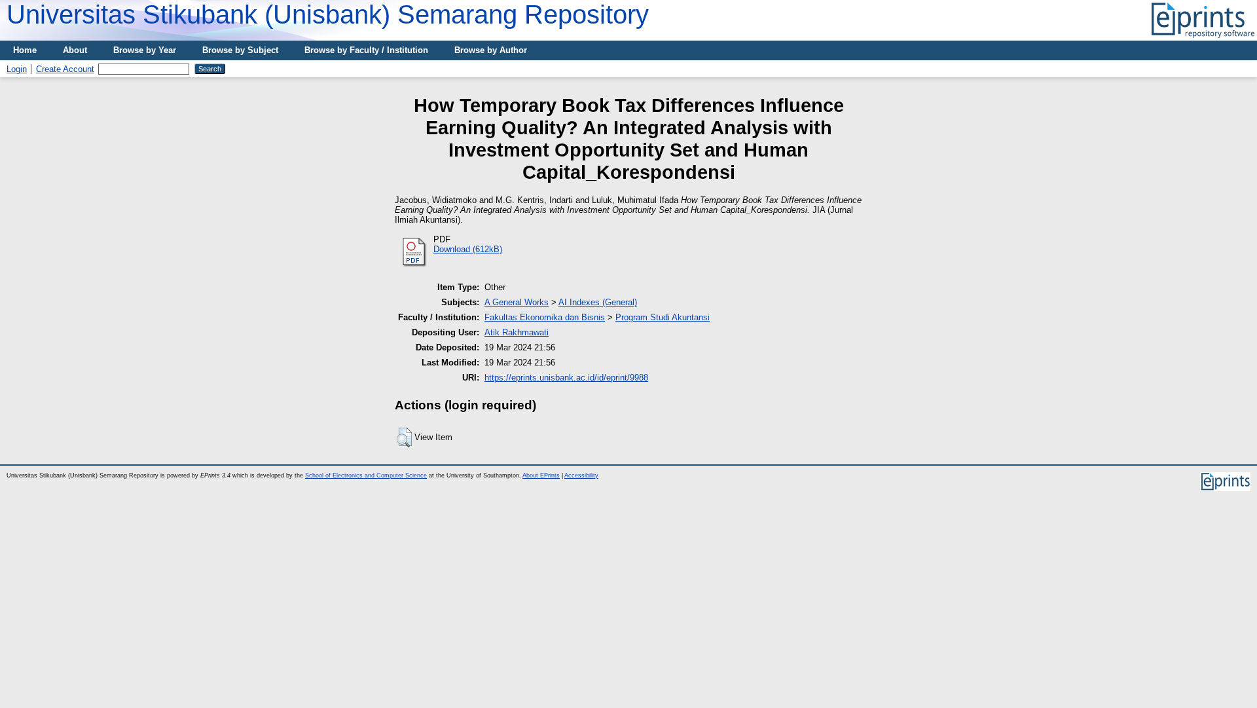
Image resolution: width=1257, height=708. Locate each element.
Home (25, 50)
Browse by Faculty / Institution (366, 50)
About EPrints (541, 475)
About (75, 50)
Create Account (65, 69)
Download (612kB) (467, 249)
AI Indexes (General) (597, 302)
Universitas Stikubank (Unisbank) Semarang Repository (328, 14)
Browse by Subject (240, 50)
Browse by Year (144, 50)
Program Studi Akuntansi (662, 317)
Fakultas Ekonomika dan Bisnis (544, 317)
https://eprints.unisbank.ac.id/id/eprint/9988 (566, 377)
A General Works (516, 302)
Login (17, 69)
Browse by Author (490, 50)
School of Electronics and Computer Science (366, 475)
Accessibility (581, 475)
